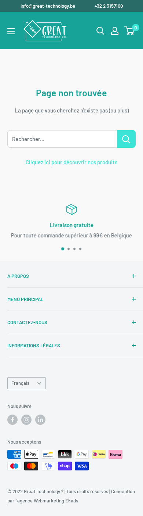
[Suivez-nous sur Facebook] (12, 420)
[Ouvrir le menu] (11, 31)
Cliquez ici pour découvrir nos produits (71, 162)
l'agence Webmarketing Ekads (46, 501)
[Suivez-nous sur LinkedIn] (40, 420)
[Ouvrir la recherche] (100, 31)
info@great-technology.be (48, 6)
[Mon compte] (114, 31)
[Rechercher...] (126, 139)
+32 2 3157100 (109, 6)
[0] (129, 30)
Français (20, 383)
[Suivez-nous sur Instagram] (26, 420)
